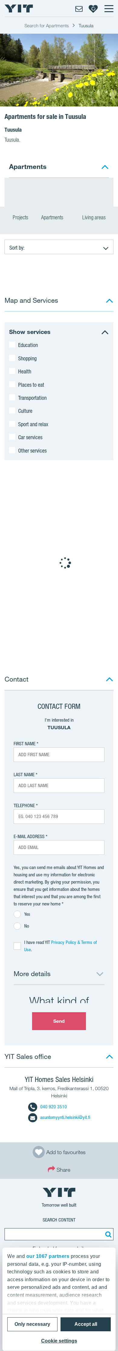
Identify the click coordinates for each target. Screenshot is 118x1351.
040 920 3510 (53, 1107)
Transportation (32, 397)
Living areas (94, 217)
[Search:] (107, 1234)
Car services (30, 437)
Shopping (27, 358)
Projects (20, 217)
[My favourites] (93, 8)
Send (59, 1021)
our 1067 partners (48, 1256)
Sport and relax (33, 424)
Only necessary (32, 1324)
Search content (59, 1220)
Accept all (85, 1324)
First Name (24, 743)
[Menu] (108, 8)
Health (24, 371)
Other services (32, 450)
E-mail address (29, 836)
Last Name (24, 774)
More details (32, 973)
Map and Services (31, 300)
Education (28, 345)
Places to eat (31, 384)
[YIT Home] (19, 8)
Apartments (52, 217)
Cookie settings (59, 1340)
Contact (16, 679)
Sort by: (17, 247)
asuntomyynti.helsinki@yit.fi (65, 1117)
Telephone (24, 805)
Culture (25, 410)
